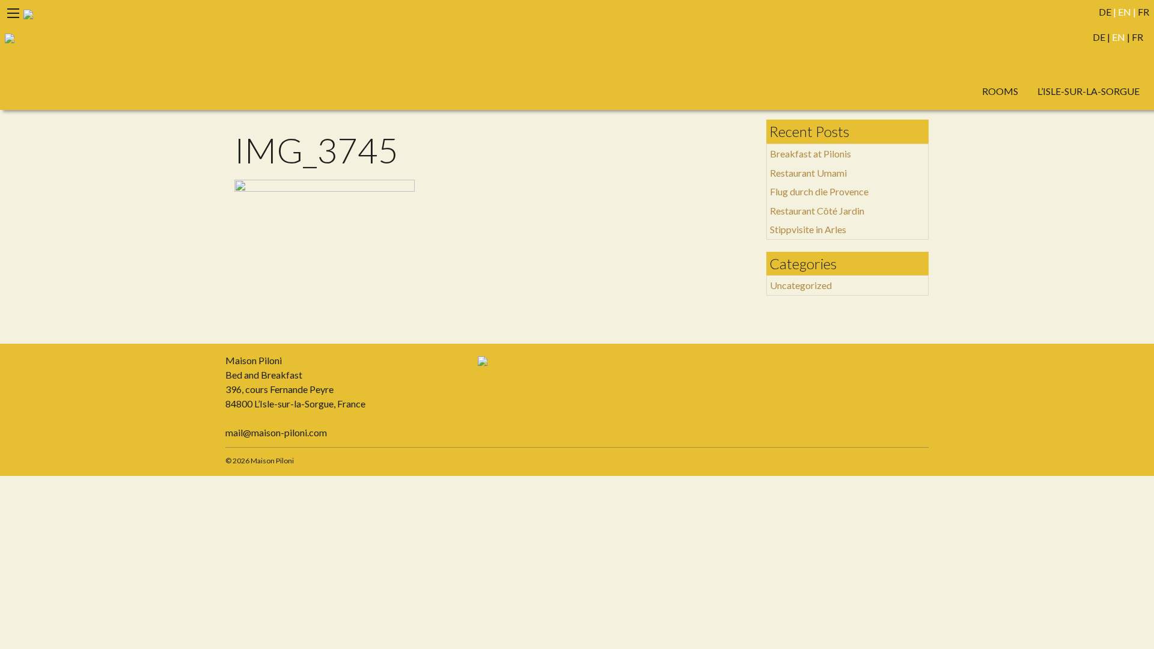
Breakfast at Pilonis (810, 153)
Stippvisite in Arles (808, 229)
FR (1143, 11)
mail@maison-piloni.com (276, 432)
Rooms (1000, 91)
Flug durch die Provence (819, 191)
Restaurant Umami (808, 172)
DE (1105, 11)
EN (1124, 11)
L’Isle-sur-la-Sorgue (1088, 91)
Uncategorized (801, 285)
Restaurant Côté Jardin (817, 210)
